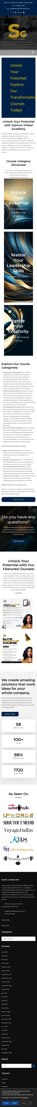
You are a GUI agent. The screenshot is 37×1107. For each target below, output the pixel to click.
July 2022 (4, 1049)
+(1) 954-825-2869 (9, 914)
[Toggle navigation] (32, 52)
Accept (6, 1103)
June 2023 (5, 1026)
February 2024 (6, 1012)
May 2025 (4, 956)
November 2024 (6, 978)
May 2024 (4, 1000)
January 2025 (6, 971)
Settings (23, 1103)
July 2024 (4, 993)
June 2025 (5, 952)
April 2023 (5, 1034)
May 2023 (4, 1030)
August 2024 (5, 989)
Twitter (4, 1083)
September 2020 (7, 1053)
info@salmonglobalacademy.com (20, 8)
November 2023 (6, 1023)
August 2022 (5, 1045)
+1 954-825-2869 (20, 5)
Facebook (5, 1079)
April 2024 (5, 1004)
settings (25, 1098)
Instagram (5, 1086)
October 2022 (6, 1038)
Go (33, 1066)
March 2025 (5, 963)
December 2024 (6, 974)
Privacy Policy (6, 920)
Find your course (10, 714)
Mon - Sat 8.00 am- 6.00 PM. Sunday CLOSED (20, 2)
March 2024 (5, 1008)
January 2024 (6, 1015)
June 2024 (5, 997)
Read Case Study (19, 541)
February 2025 (6, 967)
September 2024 (7, 985)
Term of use (5, 925)
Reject (14, 1103)
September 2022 (7, 1041)
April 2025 (5, 959)
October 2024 (6, 982)
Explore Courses (18, 499)
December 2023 (6, 1019)
